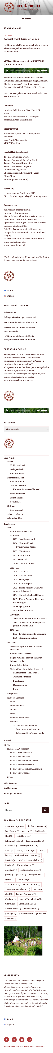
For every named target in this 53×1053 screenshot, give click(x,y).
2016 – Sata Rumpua (22, 583)
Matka (9, 865)
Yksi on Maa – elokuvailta (25, 725)
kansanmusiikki (35, 841)
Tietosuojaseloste (11, 1047)
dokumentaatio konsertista (25, 673)
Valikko (28, 18)
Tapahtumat (9, 524)
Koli (20, 850)
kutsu (30, 850)
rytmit (9, 879)
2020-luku (14, 535)
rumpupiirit (12, 693)
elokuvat (14, 721)
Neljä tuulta (28, 6)
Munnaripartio (20, 685)
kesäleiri (11, 845)
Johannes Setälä (17, 493)
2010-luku (14, 568)
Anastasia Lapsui (14, 826)
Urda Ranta (15, 502)
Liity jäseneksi (10, 783)
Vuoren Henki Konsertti (21, 653)
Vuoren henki (13, 908)
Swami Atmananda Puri (17, 889)
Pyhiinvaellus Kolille (26, 547)
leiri (8, 855)
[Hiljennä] (38, 70)
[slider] (44, 70)
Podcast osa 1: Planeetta (21, 752)
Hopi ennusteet (17, 473)
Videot (10, 777)
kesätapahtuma (29, 845)
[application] (26, 70)
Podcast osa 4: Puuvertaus (22, 764)
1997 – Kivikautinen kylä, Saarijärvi (29, 634)
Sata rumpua (10, 312)
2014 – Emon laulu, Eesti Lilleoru (28, 595)
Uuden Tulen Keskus (31, 899)
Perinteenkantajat (15, 478)
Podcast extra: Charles (20, 773)
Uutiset (7, 740)
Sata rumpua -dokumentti (28, 729)
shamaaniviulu (31, 884)
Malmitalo (21, 855)
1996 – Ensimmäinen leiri (25, 638)
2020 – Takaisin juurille (24, 563)
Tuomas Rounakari (22, 677)
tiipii (8, 894)
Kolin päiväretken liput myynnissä (20, 317)
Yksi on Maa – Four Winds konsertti (26, 669)
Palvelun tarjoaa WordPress (33, 1047)
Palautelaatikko (14, 518)
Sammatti (23, 879)
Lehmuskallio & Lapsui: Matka (30, 733)
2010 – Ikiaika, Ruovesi (23, 610)
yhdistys (10, 913)
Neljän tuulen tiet (18, 465)
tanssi (37, 889)
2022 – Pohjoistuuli (22, 555)
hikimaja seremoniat (19, 717)
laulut (42, 850)
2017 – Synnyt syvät (22, 579)
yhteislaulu (26, 913)
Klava (15, 689)
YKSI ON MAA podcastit (18, 749)
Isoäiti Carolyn (17, 481)
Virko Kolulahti (27, 904)
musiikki (11, 870)
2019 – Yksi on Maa (21, 571)
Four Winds (9, 458)
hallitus (40, 831)
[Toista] (7, 70)
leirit (9, 527)
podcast (21, 874)
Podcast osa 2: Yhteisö (20, 756)
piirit (9, 874)
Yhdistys (11, 506)
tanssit (13, 713)
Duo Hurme (18, 681)
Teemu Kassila (16, 498)
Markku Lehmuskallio (30, 860)
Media (7, 745)
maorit (35, 855)
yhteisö (41, 913)
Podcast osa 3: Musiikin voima (21, 39)
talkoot (13, 709)
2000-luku (15, 615)
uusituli (10, 904)
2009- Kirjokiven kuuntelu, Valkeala (30, 618)
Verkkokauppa (10, 788)
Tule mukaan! (16, 510)
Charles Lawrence (18, 485)
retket (13, 701)
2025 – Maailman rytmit (24, 539)
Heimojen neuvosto (13, 793)
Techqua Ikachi (17, 469)
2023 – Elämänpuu (21, 551)
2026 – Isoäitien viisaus (21, 531)
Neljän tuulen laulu (30, 870)
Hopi (8, 836)
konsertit (11, 642)
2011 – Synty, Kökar (22, 606)
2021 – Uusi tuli (20, 559)
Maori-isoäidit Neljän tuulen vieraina (21, 322)
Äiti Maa (10, 918)
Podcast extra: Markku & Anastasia (26, 769)
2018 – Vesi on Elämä (22, 575)
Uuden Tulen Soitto (19, 665)
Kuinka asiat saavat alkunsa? (26, 489)
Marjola (10, 860)
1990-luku (14, 630)
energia (27, 831)
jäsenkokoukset (17, 705)
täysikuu (10, 899)
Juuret (10, 461)
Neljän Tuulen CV (15, 514)
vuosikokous (31, 908)
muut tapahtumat (15, 698)
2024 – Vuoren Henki (23, 543)
